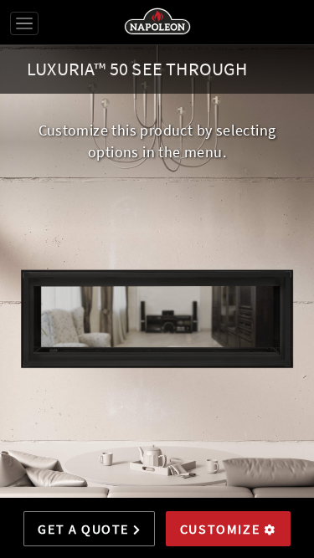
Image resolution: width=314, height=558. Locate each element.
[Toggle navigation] (24, 23)
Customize (222, 528)
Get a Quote (85, 528)
